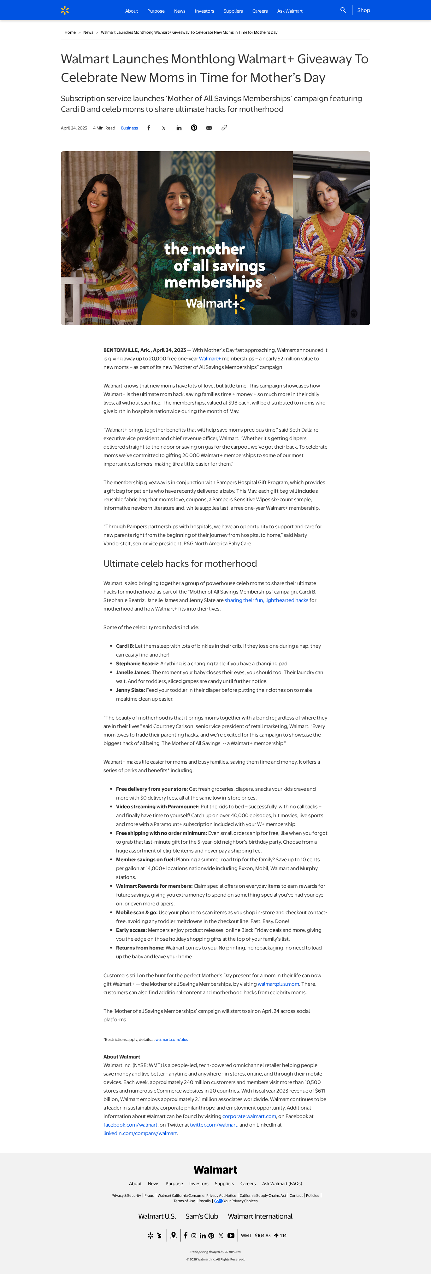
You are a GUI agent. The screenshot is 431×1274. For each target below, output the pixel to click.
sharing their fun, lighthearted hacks (267, 600)
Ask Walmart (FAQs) (282, 1183)
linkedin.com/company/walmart (140, 1133)
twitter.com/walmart (213, 1124)
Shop (363, 10)
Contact (296, 1195)
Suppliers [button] (233, 11)
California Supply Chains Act (263, 1195)
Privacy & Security (126, 1195)
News (88, 32)
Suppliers (224, 1183)
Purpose (174, 1183)
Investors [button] (204, 11)
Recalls (205, 1200)
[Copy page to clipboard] (224, 127)
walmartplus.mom (278, 983)
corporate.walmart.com (249, 1116)
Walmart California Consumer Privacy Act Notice (197, 1195)
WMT (246, 1235)
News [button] (180, 11)
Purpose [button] (156, 11)
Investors (199, 1183)
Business (129, 128)
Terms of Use (184, 1200)
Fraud (149, 1195)
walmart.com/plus (172, 1039)
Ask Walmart (290, 11)
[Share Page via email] (209, 127)
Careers (260, 11)
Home (70, 32)
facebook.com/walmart (130, 1124)
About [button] (131, 11)
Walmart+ (210, 358)
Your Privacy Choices (240, 1200)
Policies (312, 1195)
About (135, 1183)
